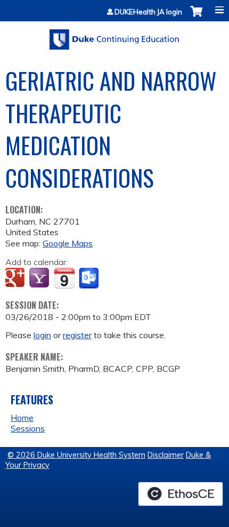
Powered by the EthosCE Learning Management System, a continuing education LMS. (180, 494)
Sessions (28, 428)
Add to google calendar (16, 278)
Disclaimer (166, 455)
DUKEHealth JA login (148, 12)
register (77, 335)
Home (22, 417)
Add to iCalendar (64, 278)
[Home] (114, 35)
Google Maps (68, 243)
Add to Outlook (90, 278)
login (42, 335)
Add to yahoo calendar (40, 278)
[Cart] (196, 16)
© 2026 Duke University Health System (76, 455)
